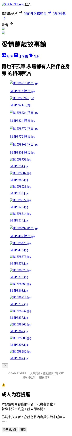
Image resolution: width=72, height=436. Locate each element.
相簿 (10, 56)
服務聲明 (44, 377)
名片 (37, 56)
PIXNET (21, 373)
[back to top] (5, 365)
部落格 (23, 56)
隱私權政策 (28, 377)
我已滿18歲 (9, 429)
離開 (23, 429)
